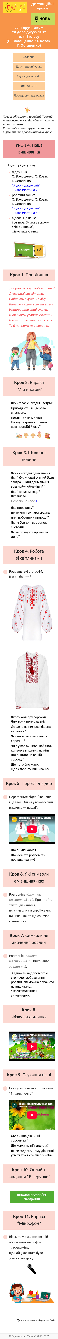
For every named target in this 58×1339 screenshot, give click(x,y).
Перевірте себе (23, 501)
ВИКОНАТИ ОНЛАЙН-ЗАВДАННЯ (32, 1197)
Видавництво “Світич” (24, 1336)
